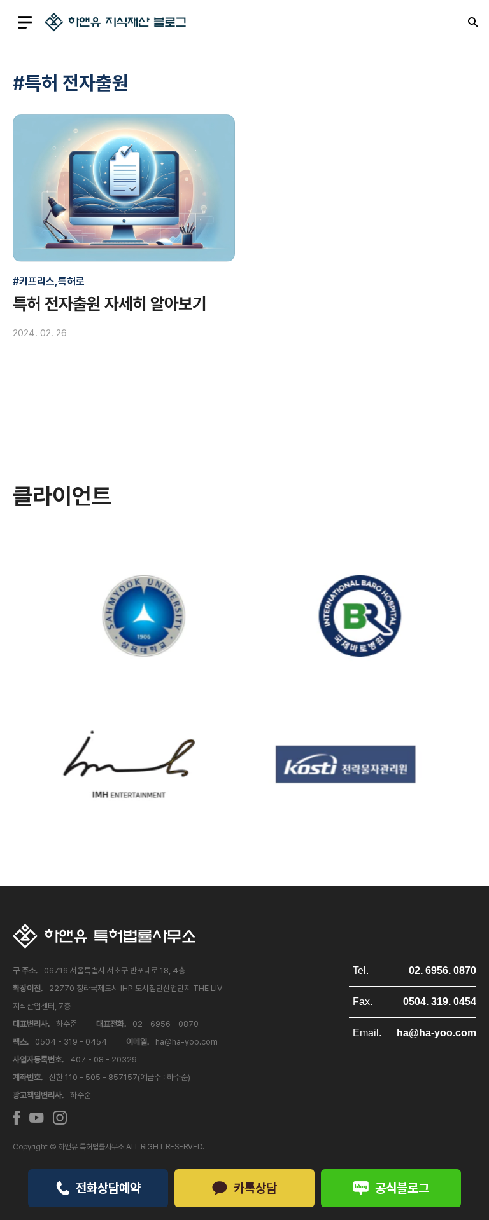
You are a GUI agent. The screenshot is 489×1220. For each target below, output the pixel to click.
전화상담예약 (108, 1188)
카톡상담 (255, 1188)
